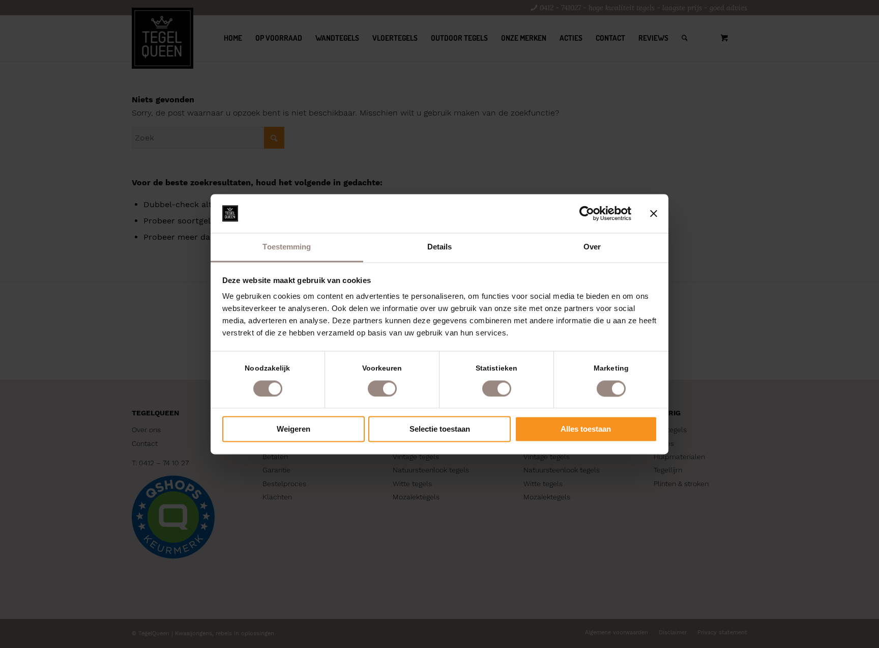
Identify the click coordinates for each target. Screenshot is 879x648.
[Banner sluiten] (653, 213)
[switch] (382, 388)
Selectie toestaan (439, 429)
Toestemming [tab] (286, 247)
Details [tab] (439, 247)
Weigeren (293, 429)
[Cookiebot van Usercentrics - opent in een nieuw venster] (586, 213)
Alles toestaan (586, 429)
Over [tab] (592, 247)
